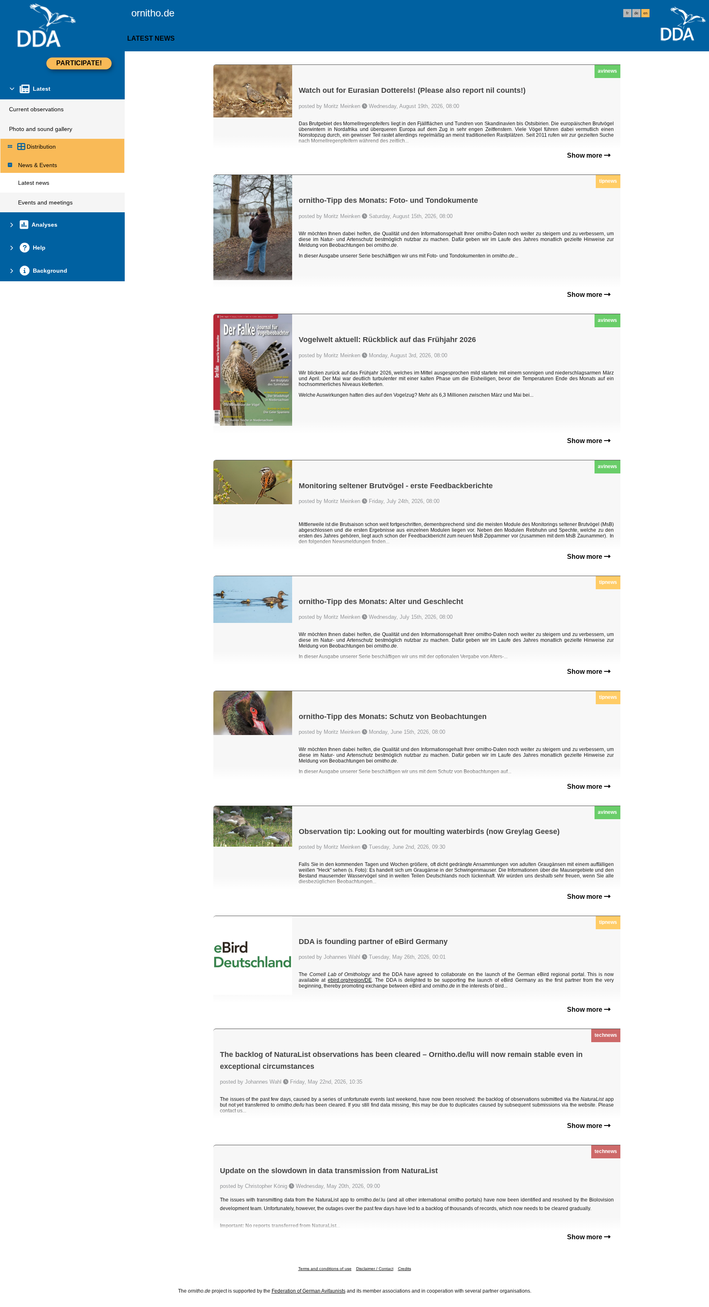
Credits (404, 1268)
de (636, 13)
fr (627, 13)
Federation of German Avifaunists (308, 1291)
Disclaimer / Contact (374, 1268)
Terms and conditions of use (325, 1268)
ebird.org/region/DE (350, 980)
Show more (585, 155)
